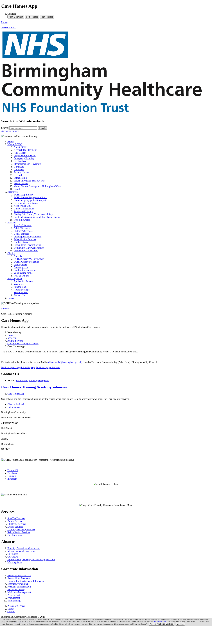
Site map (55, 367)
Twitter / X (12, 470)
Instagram (12, 478)
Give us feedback (16, 404)
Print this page (28, 367)
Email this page (43, 367)
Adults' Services (15, 340)
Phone (4, 22)
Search (4, 128)
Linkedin (11, 476)
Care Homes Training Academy (22, 343)
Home (10, 335)
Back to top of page (10, 367)
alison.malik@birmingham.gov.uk (64, 362)
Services (5, 308)
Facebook (12, 473)
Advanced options (10, 131)
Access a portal (8, 27)
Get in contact (14, 407)
